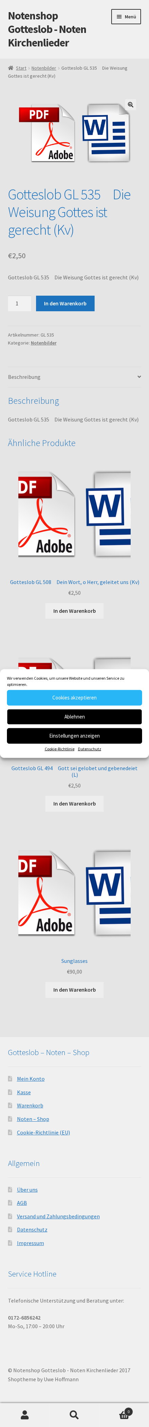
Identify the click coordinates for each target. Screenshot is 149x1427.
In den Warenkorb (65, 303)
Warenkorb (30, 1105)
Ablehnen (74, 716)
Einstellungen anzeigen (74, 735)
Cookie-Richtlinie (59, 748)
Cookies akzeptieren (74, 697)
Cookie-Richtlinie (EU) (43, 1132)
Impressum (30, 1242)
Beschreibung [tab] (24, 376)
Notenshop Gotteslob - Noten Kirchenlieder (47, 29)
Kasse (24, 1092)
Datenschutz (89, 748)
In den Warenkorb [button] (74, 610)
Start (21, 68)
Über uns (27, 1189)
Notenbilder (44, 68)
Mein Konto (31, 1078)
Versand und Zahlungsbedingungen (58, 1216)
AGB (22, 1202)
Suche (74, 1415)
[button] (130, 104)
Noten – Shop (33, 1118)
